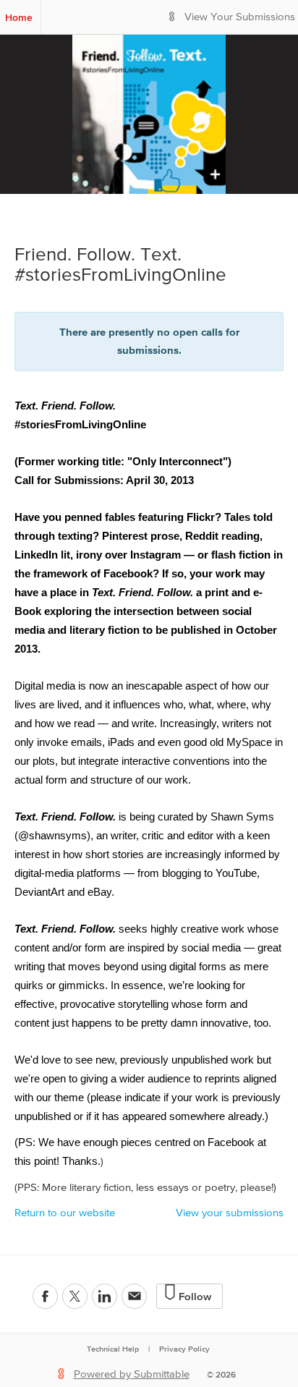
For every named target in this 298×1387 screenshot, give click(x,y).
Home (19, 17)
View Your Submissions (239, 17)
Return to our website (64, 1213)
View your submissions (230, 1213)
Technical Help (113, 1348)
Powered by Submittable (132, 1374)
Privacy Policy (184, 1348)
